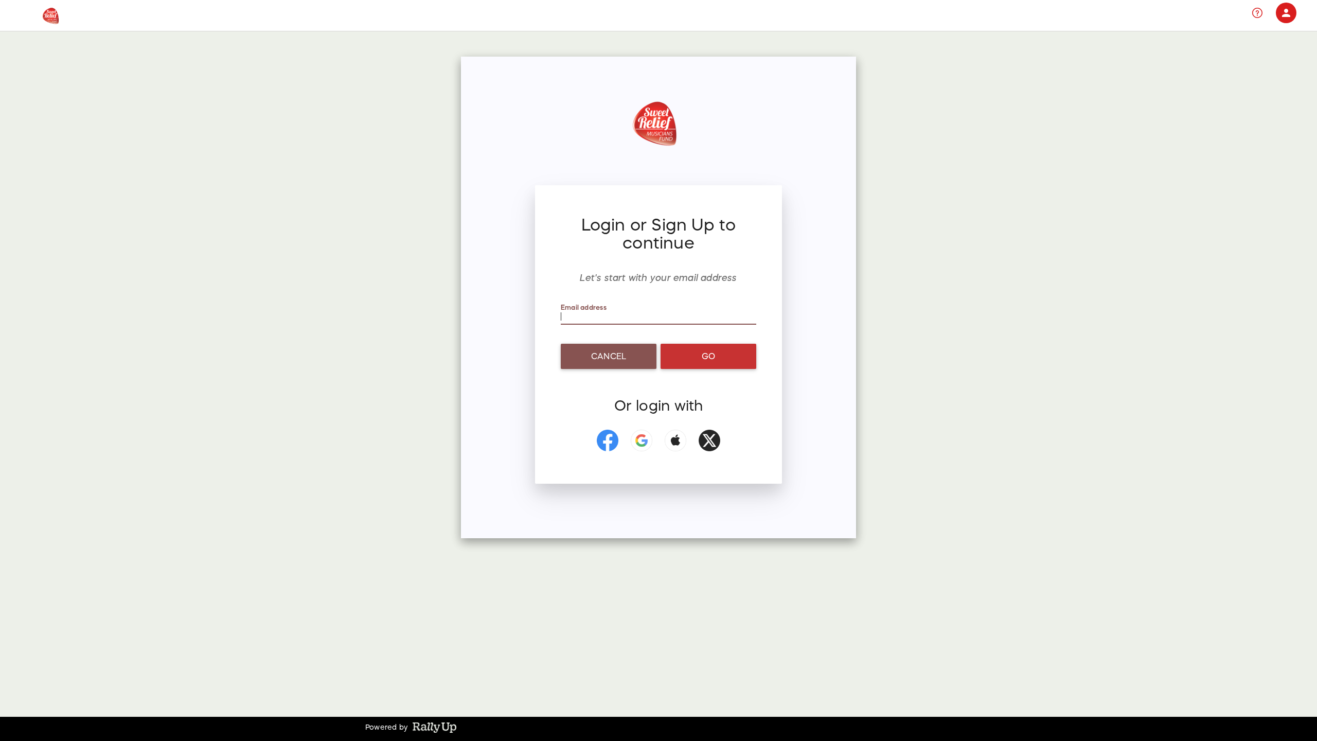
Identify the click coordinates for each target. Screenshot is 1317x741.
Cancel (608, 356)
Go (708, 356)
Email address (584, 307)
